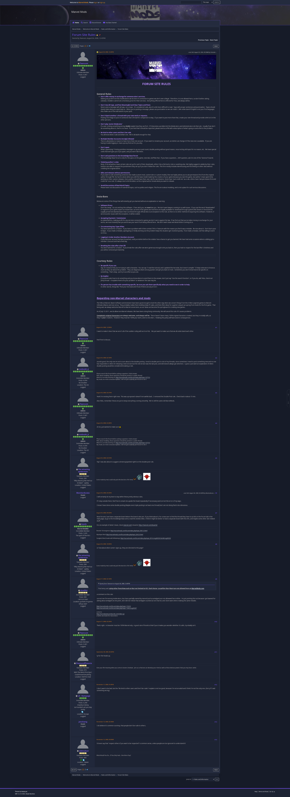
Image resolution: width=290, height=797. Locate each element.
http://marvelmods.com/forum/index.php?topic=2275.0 (133, 377)
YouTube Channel (111, 23)
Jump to (188, 779)
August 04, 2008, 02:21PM (104, 392)
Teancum (84, 63)
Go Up (74, 769)
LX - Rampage (84, 696)
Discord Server (96, 23)
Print (216, 46)
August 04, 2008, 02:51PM (104, 458)
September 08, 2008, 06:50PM (105, 652)
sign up (102, 2)
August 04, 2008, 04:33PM (104, 493)
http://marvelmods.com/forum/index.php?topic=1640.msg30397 (117, 608)
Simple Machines (30, 794)
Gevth (84, 524)
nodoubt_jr (84, 369)
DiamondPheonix (84, 663)
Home (77, 23)
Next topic (214, 40)
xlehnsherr (84, 751)
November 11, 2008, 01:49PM (105, 684)
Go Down (75, 46)
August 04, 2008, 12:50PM (104, 327)
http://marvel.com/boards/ (148, 525)
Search (85, 23)
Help (256, 791)
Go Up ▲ (272, 791)
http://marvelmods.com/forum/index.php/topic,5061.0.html (128, 531)
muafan (84, 590)
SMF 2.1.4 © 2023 (20, 794)
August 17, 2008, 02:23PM (104, 621)
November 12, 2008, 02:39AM (105, 722)
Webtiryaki (24, 791)
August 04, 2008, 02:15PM (104, 358)
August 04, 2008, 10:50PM (104, 544)
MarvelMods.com (198, 588)
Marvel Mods (79, 11)
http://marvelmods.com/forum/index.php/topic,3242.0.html (124, 534)
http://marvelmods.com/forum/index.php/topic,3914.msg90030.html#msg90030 (145, 538)
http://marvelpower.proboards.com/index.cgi (110, 614)
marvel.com (127, 525)
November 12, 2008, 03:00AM (105, 739)
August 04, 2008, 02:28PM (104, 423)
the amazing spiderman (84, 470)
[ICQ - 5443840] (81, 760)
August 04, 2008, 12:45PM (106, 52)
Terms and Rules (263, 791)
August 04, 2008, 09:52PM (104, 513)
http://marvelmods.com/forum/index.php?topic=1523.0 (114, 606)
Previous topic (203, 40)
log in (96, 2)
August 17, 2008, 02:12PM (104, 579)
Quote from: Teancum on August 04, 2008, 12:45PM (115, 583)
